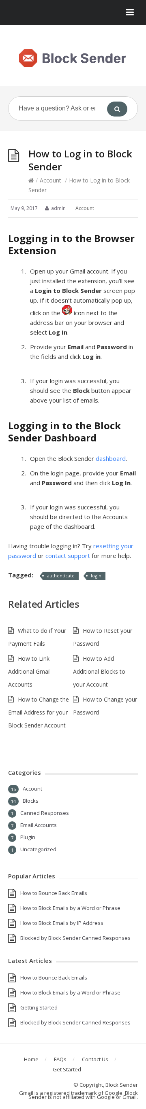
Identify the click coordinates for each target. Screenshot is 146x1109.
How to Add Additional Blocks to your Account (99, 671)
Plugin (27, 837)
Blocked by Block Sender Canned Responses (75, 937)
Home (31, 1059)
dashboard (111, 458)
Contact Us (95, 1059)
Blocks (31, 800)
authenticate (61, 576)
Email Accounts (38, 825)
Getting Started (39, 1007)
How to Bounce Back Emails (53, 893)
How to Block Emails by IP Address (61, 923)
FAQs (60, 1059)
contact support (67, 555)
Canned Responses (44, 812)
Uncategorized (38, 849)
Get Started (67, 1069)
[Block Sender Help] (73, 58)
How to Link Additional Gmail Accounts (29, 671)
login (96, 576)
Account (50, 180)
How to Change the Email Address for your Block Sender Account (38, 712)
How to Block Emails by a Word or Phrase (70, 908)
